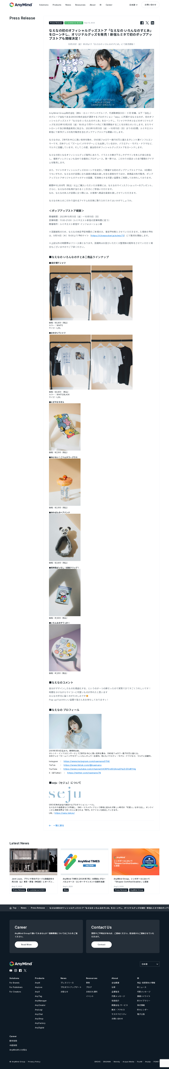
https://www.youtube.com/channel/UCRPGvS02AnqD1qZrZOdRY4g (100, 769)
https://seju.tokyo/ (65, 813)
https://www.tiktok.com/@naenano (83, 765)
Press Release (38, 908)
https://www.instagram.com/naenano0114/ (87, 761)
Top (14, 908)
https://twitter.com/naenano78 (84, 772)
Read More (26, 944)
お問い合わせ (150, 5)
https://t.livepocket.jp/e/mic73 (107, 235)
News (23, 908)
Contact (101, 944)
